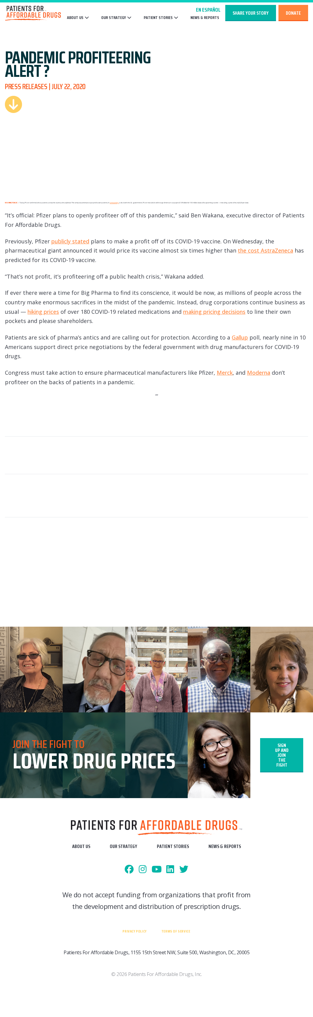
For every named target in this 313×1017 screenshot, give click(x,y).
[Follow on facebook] (129, 869)
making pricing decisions (214, 311)
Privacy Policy (134, 931)
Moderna (258, 372)
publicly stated (70, 241)
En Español (208, 10)
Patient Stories (158, 17)
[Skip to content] (13, 104)
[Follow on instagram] (143, 869)
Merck (225, 372)
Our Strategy (113, 17)
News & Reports (204, 17)
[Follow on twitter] (184, 869)
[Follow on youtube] (156, 869)
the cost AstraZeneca (265, 250)
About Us (75, 17)
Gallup (240, 337)
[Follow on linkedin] (170, 869)
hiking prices (43, 311)
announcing (114, 203)
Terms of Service (175, 931)
